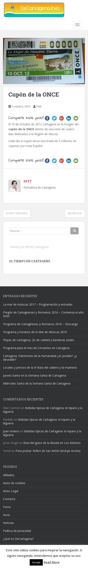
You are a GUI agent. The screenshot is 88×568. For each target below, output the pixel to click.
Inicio (6, 515)
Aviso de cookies (14, 483)
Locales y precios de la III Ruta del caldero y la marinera (40, 367)
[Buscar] (74, 230)
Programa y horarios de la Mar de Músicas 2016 (35, 332)
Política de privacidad (17, 531)
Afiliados (8, 475)
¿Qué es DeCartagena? (18, 539)
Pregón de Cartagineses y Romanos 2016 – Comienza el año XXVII (43, 314)
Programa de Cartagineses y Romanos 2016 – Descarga (40, 324)
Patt (38, 106)
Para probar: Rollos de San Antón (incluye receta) (48, 451)
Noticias (8, 523)
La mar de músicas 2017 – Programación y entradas (37, 304)
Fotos (7, 507)
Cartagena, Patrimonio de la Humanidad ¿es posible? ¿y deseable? (40, 357)
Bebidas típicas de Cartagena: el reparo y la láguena (42, 409)
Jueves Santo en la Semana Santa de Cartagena (34, 375)
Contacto (9, 499)
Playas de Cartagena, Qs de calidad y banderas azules (38, 340)
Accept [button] (36, 562)
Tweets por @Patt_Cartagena (29, 247)
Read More (52, 562)
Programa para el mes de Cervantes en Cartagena (36, 348)
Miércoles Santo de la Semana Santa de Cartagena (36, 383)
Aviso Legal (10, 491)
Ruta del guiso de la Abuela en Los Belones (52, 443)
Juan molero (11, 431)
